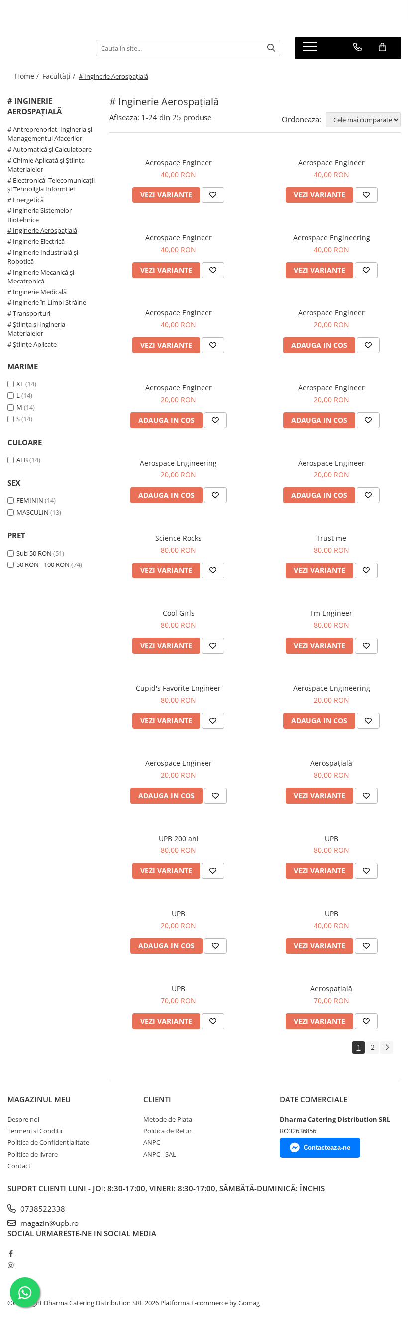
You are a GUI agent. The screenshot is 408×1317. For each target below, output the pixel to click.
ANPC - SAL (159, 1154)
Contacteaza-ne (327, 1147)
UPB (331, 838)
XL (20, 383)
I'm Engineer (331, 613)
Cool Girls (179, 613)
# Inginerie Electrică (36, 241)
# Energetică (25, 199)
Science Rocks (178, 538)
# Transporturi (28, 313)
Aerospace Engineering (331, 237)
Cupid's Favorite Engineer (178, 688)
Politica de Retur (167, 1131)
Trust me (331, 538)
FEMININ (29, 500)
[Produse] (311, 49)
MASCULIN (32, 512)
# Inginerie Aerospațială (42, 230)
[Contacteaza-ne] (357, 47)
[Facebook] (10, 1253)
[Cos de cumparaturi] (382, 47)
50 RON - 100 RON (43, 564)
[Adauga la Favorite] (213, 195)
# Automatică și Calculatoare (49, 149)
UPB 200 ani (179, 838)
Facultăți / (59, 76)
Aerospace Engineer (178, 162)
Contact (19, 1165)
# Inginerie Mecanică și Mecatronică (40, 277)
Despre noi (23, 1119)
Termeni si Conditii (34, 1131)
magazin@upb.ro (48, 1223)
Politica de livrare (32, 1154)
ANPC (151, 1142)
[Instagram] (10, 1265)
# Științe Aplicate (32, 344)
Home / (28, 76)
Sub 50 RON (34, 553)
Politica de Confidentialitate (48, 1142)
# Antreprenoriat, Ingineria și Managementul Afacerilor (49, 134)
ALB (22, 459)
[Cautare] (271, 48)
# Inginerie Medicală (37, 291)
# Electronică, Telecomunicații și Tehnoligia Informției (51, 185)
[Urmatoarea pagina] (386, 1047)
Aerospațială (331, 763)
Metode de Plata (167, 1119)
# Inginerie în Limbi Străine (46, 302)
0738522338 (41, 1209)
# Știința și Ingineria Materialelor (36, 329)
